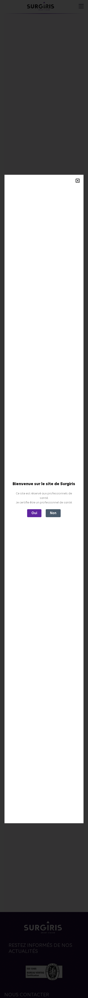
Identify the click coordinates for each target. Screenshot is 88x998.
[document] (44, 499)
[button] (77, 180)
